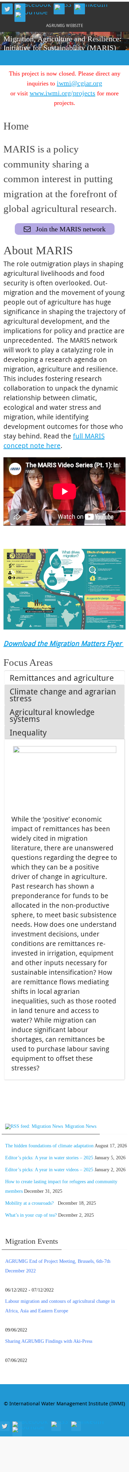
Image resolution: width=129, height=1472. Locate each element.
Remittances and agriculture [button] (62, 677)
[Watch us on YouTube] (31, 14)
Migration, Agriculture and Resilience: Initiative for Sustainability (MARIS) (62, 43)
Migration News (80, 1126)
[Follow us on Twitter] (7, 8)
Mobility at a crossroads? (30, 1203)
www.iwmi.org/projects (62, 93)
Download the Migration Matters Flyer (63, 643)
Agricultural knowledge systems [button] (52, 715)
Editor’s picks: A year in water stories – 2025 (49, 1157)
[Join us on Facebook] (33, 7)
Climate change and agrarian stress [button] (63, 695)
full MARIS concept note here (54, 440)
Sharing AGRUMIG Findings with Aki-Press (48, 1341)
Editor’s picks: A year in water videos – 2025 (49, 1169)
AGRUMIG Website (64, 25)
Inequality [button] (28, 732)
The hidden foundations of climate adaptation (49, 1145)
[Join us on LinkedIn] (91, 7)
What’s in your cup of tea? (31, 1215)
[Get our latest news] (63, 7)
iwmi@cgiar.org (79, 83)
